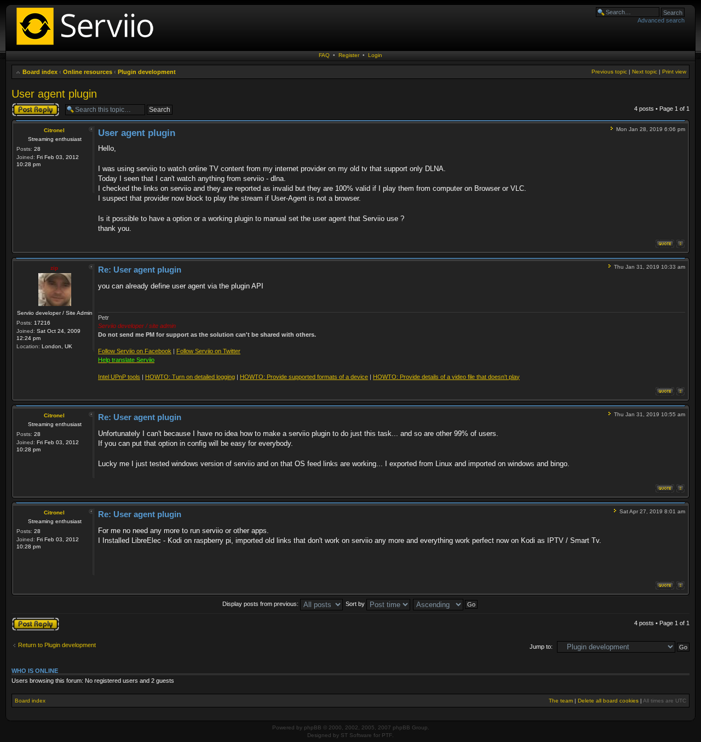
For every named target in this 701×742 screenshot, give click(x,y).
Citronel (54, 130)
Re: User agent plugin (139, 269)
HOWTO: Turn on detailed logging (190, 376)
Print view (674, 72)
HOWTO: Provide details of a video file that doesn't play (446, 376)
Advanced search (661, 20)
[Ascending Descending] (446, 604)
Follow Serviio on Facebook (134, 351)
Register (348, 55)
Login (375, 55)
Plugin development (147, 72)
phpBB (312, 727)
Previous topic (609, 72)
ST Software (356, 735)
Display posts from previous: (261, 604)
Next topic (644, 72)
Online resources (87, 72)
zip (54, 268)
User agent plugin (54, 94)
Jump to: (541, 646)
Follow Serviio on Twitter (208, 351)
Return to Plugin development (57, 645)
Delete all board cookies (608, 701)
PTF (387, 735)
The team (561, 701)
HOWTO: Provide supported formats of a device (304, 376)
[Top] (680, 243)
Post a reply (27, 106)
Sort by (356, 604)
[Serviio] (88, 46)
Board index (40, 72)
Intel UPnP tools (119, 376)
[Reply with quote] (665, 243)
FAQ (324, 55)
